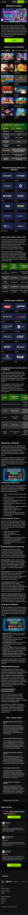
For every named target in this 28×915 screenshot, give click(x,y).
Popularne (3, 50)
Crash (16, 50)
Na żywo (9, 50)
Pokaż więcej (14, 865)
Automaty (23, 50)
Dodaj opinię (14, 817)
